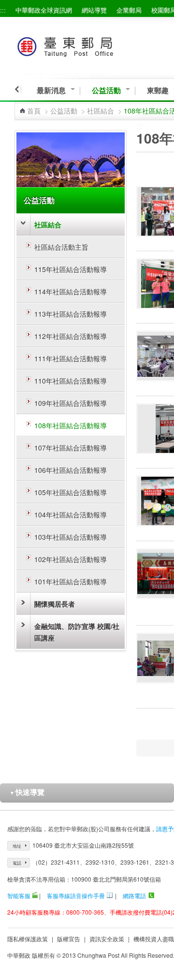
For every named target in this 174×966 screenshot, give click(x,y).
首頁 (34, 110)
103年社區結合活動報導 (70, 537)
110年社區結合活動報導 (70, 381)
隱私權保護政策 (27, 938)
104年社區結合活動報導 (70, 514)
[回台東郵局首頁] (83, 45)
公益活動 (106, 90)
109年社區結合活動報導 (70, 403)
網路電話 (134, 895)
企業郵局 (129, 10)
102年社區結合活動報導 (70, 559)
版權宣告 (68, 938)
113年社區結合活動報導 (70, 314)
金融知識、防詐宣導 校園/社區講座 (76, 632)
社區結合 (100, 110)
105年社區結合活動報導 (70, 492)
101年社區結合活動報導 (70, 581)
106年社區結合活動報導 (70, 470)
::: (3, 10)
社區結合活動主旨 (61, 247)
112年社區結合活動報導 (70, 336)
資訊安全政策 (106, 938)
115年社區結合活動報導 (70, 269)
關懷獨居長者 (54, 604)
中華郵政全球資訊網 (43, 10)
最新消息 (51, 90)
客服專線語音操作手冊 (76, 895)
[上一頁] (18, 89)
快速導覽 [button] (27, 792)
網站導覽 (94, 10)
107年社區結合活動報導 (70, 447)
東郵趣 (158, 90)
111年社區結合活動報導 (70, 358)
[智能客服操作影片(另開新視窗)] (35, 895)
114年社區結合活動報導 (70, 291)
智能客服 (18, 895)
